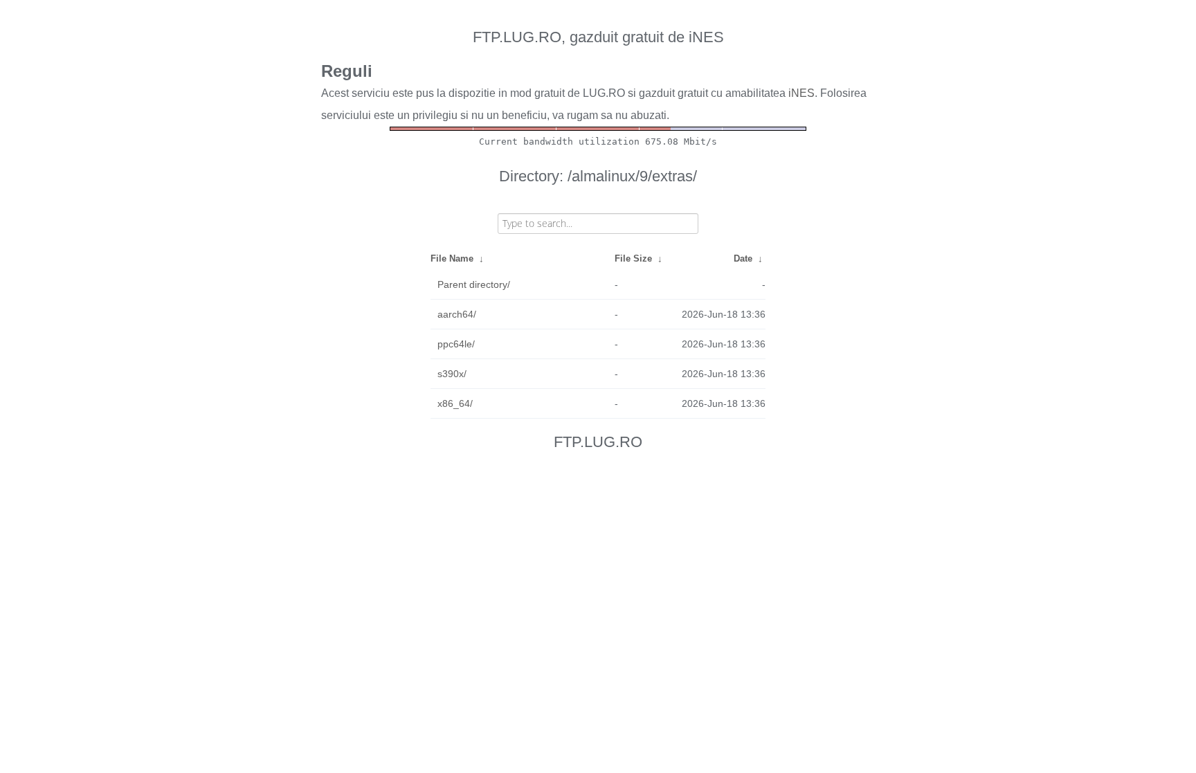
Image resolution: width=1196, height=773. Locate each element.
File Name (452, 258)
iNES (801, 93)
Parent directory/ (473, 284)
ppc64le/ (456, 343)
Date (743, 258)
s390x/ (451, 373)
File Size (633, 258)
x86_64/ (455, 403)
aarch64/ (456, 314)
